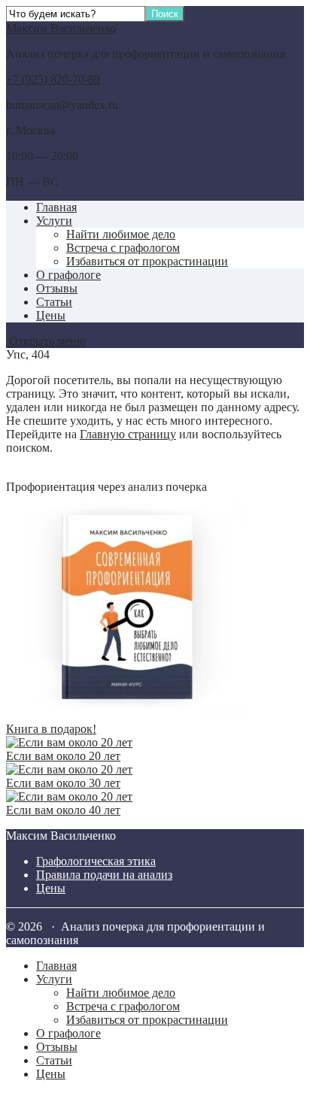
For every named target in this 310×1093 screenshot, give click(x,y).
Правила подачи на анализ (104, 874)
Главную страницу (128, 434)
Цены (50, 315)
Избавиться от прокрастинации (147, 261)
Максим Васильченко (61, 28)
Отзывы (57, 288)
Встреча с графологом (123, 247)
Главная (56, 207)
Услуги (54, 220)
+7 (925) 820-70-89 (53, 79)
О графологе (68, 274)
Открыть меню (46, 341)
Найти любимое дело (120, 234)
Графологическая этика (96, 861)
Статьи (54, 301)
